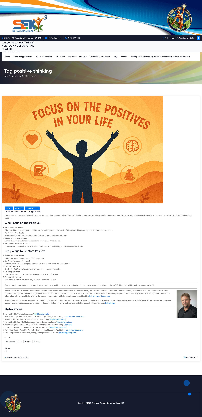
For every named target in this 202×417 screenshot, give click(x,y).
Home (7, 57)
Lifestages (18, 208)
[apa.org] (68, 325)
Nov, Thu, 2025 (191, 357)
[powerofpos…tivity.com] (58, 327)
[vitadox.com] (105, 296)
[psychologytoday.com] (74, 330)
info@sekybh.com (55, 38)
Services (71, 57)
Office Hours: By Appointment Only (179, 38)
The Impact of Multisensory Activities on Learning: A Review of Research (160, 57)
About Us (60, 57)
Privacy (82, 57)
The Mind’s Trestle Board (100, 57)
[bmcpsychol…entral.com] (74, 317)
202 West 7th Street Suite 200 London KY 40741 (22, 38)
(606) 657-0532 (74, 38)
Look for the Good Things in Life (24, 76)
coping (9, 208)
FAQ (115, 57)
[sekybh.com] (94, 296)
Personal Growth (32, 208)
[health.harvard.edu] (41, 314)
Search (124, 57)
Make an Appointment (23, 57)
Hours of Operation (44, 57)
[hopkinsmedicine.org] (58, 319)
